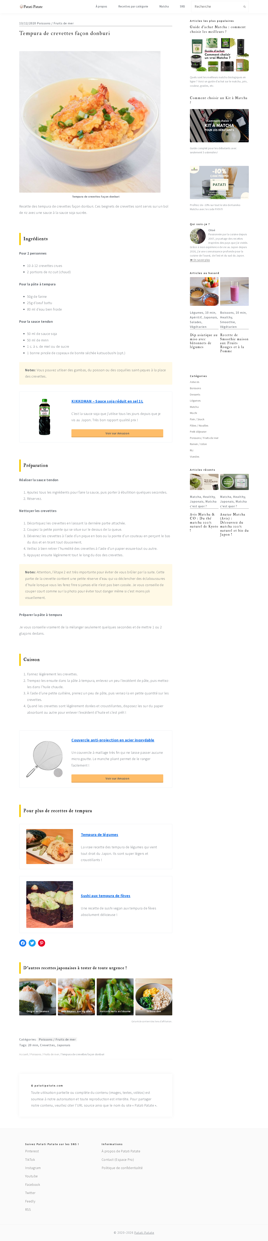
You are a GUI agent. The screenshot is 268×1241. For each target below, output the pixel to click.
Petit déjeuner (198, 431)
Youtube (31, 1176)
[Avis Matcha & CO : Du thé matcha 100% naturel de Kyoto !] (204, 482)
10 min (210, 312)
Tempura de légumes (99, 834)
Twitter (30, 1192)
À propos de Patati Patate (121, 1151)
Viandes (194, 456)
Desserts (195, 394)
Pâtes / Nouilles (199, 425)
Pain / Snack (197, 419)
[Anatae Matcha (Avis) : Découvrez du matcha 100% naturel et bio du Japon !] (234, 482)
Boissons (227, 312)
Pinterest (32, 1151)
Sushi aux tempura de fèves (105, 895)
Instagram (33, 1168)
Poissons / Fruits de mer (55, 23)
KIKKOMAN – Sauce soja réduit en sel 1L (107, 401)
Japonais (63, 1045)
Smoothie (227, 322)
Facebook (32, 1184)
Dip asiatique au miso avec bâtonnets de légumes (204, 341)
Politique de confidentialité (122, 1168)
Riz (191, 450)
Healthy (226, 317)
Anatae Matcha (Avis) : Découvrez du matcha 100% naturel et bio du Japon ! (234, 524)
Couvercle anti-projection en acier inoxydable (112, 739)
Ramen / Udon (198, 444)
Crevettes (47, 1045)
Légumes (196, 312)
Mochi (193, 413)
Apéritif (196, 317)
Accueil (23, 1054)
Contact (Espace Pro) (118, 1159)
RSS (28, 1209)
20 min (33, 1045)
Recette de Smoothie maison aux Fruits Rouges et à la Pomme (234, 343)
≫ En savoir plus (200, 260)
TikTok (30, 1159)
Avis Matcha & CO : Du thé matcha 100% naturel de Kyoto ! (204, 522)
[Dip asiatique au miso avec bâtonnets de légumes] (204, 291)
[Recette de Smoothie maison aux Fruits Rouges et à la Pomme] (234, 291)
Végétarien (198, 327)
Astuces (194, 382)
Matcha (194, 407)
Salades (195, 322)
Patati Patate (144, 1233)
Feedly (30, 1201)
